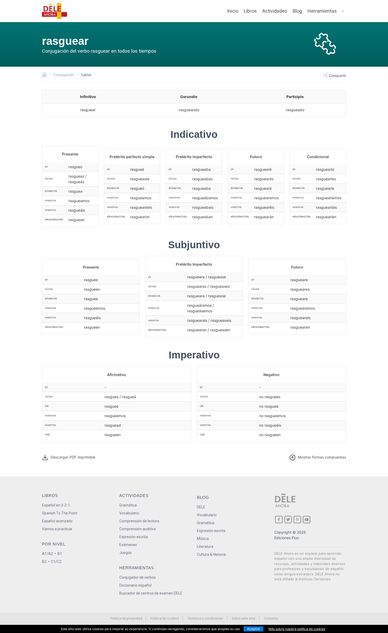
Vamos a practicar (57, 529)
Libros (250, 11)
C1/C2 (56, 561)
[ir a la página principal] (54, 11)
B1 (60, 554)
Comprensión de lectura (139, 521)
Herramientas (322, 11)
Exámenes (128, 545)
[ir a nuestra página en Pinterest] (297, 519)
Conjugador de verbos (137, 577)
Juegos (125, 553)
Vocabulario (129, 513)
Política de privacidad (126, 618)
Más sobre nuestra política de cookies (296, 629)
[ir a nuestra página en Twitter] (288, 519)
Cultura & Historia (211, 554)
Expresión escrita (133, 537)
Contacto (271, 618)
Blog (297, 11)
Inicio (232, 11)
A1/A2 (47, 554)
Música (203, 539)
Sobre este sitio (243, 618)
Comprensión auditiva (137, 529)
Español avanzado (57, 521)
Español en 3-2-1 (56, 505)
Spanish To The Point (59, 513)
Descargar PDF (71, 457)
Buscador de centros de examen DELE (150, 593)
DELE (201, 507)
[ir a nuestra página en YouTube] (306, 519)
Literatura (205, 546)
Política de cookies (164, 618)
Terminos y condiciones (205, 618)
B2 (44, 561)
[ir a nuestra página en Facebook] (278, 519)
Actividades (274, 11)
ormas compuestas (322, 457)
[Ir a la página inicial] (46, 75)
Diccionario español (135, 585)
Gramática (128, 505)
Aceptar (253, 629)
